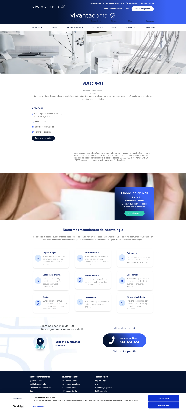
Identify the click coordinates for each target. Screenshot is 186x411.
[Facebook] (128, 376)
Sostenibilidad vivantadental (41, 387)
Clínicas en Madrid (69, 381)
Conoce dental (96, 3)
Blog (122, 3)
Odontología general (74, 21)
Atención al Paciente (147, 3)
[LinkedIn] (128, 381)
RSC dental (112, 3)
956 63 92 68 (40, 121)
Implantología (35, 21)
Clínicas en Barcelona (71, 384)
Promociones (150, 21)
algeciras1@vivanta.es (44, 127)
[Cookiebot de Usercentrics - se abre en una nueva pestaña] (18, 406)
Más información (134, 213)
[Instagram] (128, 378)
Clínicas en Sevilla (69, 391)
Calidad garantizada (38, 384)
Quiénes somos (36, 381)
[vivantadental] (93, 15)
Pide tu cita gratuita (142, 9)
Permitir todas (163, 398)
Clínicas (114, 21)
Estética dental (96, 21)
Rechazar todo (38, 407)
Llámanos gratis (116, 9)
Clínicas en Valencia (70, 387)
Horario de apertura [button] (43, 132)
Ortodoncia (53, 21)
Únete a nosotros (131, 3)
